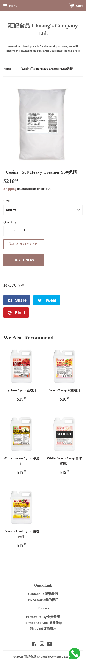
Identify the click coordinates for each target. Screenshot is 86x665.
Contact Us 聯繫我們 (43, 594)
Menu (13, 6)
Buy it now (24, 260)
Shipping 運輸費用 (43, 628)
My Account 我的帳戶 (43, 600)
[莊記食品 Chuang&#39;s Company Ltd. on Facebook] (34, 644)
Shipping (10, 189)
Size (6, 201)
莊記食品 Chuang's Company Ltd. (43, 29)
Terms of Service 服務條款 (43, 623)
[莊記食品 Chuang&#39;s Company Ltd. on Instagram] (42, 644)
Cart (79, 6)
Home (7, 69)
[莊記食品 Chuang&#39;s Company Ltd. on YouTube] (49, 644)
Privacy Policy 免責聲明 (43, 617)
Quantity (9, 222)
